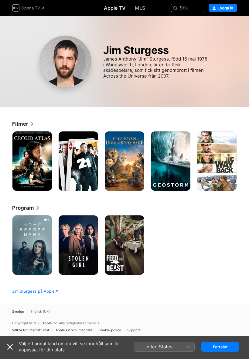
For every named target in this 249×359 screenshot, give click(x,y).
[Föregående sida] (6, 161)
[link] (23, 123)
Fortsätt (220, 346)
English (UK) (40, 311)
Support (133, 330)
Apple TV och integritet (74, 330)
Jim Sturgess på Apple (33, 291)
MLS (140, 8)
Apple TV (115, 8)
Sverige (18, 311)
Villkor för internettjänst (30, 330)
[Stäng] (10, 347)
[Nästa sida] (243, 161)
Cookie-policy (109, 330)
